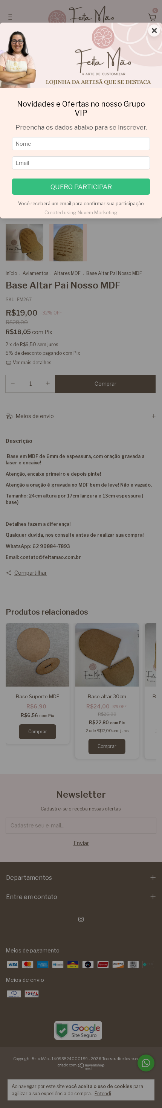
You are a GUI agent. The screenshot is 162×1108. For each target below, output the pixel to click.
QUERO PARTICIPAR (81, 187)
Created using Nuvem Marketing (81, 212)
